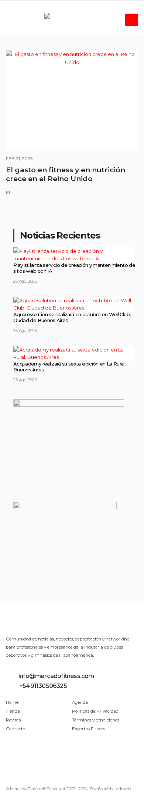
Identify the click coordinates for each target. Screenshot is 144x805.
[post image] (72, 99)
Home (12, 702)
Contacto (15, 728)
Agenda (80, 702)
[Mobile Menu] (131, 20)
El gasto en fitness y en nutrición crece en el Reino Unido (65, 174)
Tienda (13, 711)
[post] (73, 254)
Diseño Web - (110, 789)
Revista (13, 720)
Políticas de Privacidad (95, 711)
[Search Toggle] (11, 20)
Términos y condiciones (95, 720)
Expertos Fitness (88, 728)
